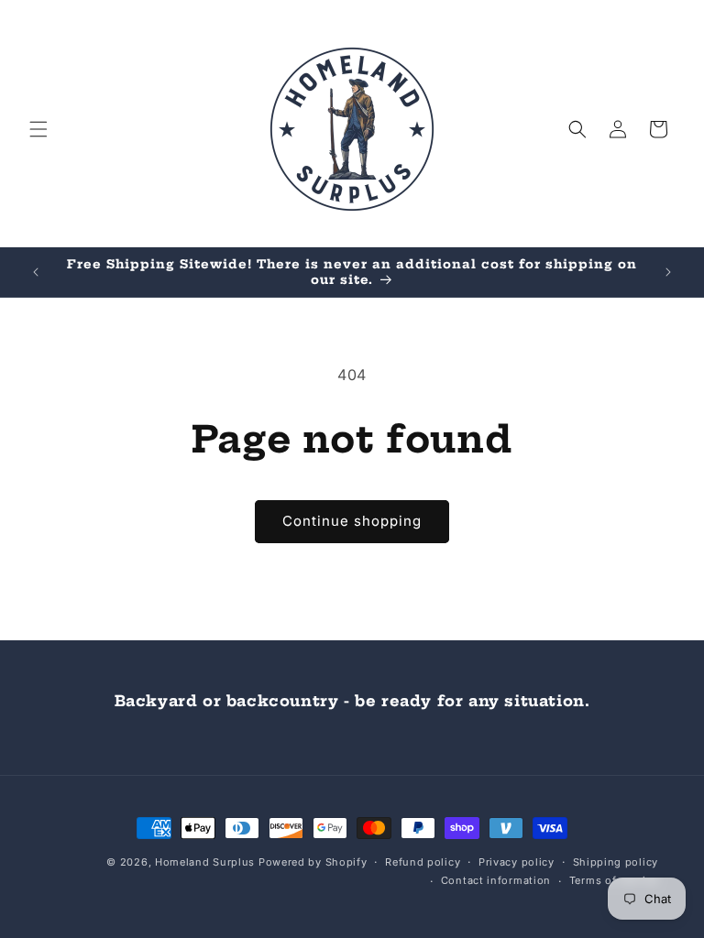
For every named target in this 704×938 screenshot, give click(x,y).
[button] (38, 129)
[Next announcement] (668, 272)
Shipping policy (616, 862)
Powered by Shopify (313, 862)
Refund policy (422, 862)
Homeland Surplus (205, 862)
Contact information (496, 880)
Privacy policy (516, 862)
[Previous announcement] (36, 272)
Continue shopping (352, 520)
